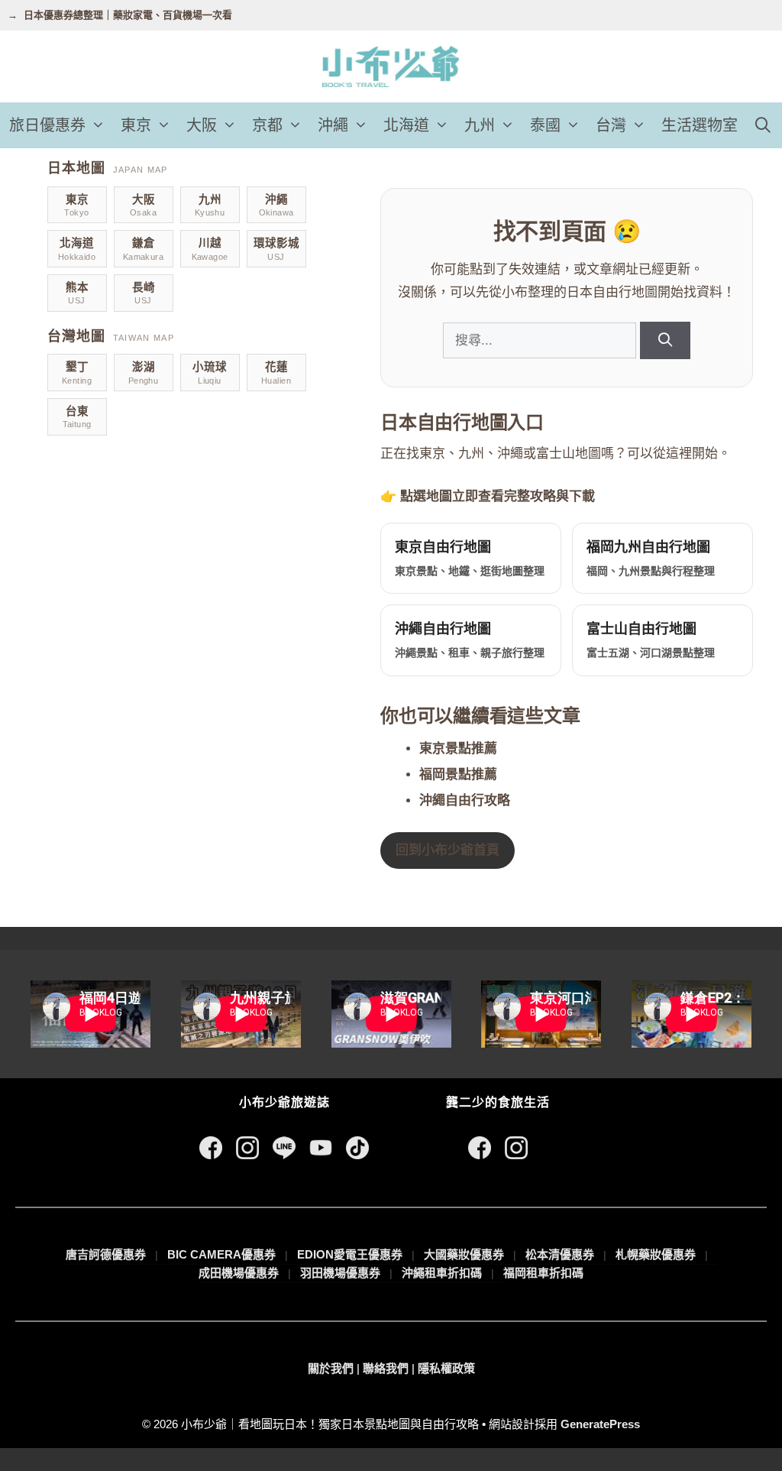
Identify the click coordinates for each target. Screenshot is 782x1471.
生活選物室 (699, 125)
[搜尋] (665, 340)
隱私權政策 (446, 1368)
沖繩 (333, 125)
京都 (267, 125)
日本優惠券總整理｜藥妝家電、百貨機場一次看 (128, 15)
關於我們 (331, 1368)
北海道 (406, 125)
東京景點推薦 (458, 748)
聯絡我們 (386, 1368)
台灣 (611, 125)
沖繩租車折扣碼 (442, 1272)
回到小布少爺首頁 (447, 850)
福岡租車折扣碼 (543, 1272)
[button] (99, 125)
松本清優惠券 (559, 1254)
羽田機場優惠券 (340, 1272)
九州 (479, 125)
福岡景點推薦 (458, 774)
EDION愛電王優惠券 (349, 1254)
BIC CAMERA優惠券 (221, 1254)
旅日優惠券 (47, 125)
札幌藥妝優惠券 (656, 1254)
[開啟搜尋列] (762, 125)
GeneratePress (600, 1424)
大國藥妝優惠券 (464, 1254)
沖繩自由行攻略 (464, 800)
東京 (136, 125)
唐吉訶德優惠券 (106, 1254)
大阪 (201, 125)
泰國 (545, 125)
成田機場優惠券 (239, 1272)
